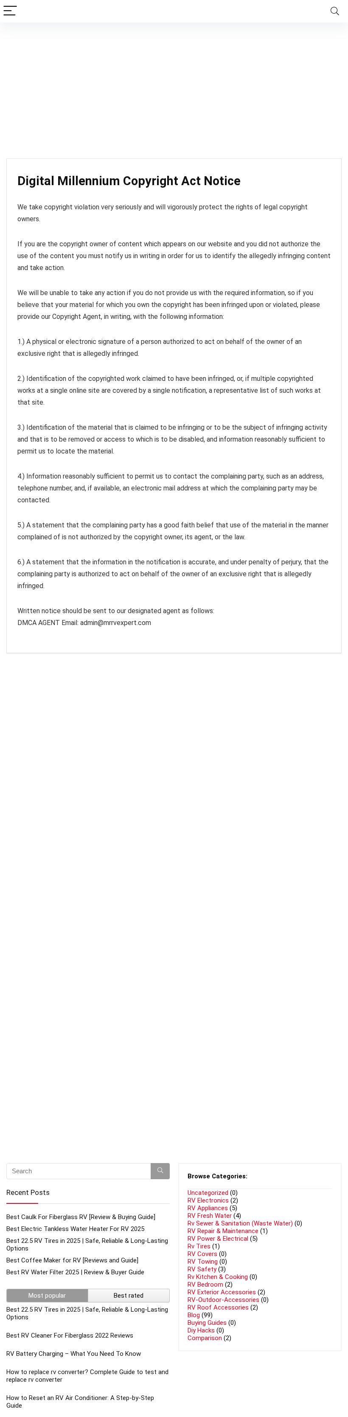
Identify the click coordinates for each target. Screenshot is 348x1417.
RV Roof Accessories (218, 1307)
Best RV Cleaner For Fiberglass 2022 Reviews (69, 1335)
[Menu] (10, 11)
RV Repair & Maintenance (223, 1231)
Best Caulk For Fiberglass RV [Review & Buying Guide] (80, 1217)
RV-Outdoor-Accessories (223, 1300)
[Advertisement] (174, 86)
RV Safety (202, 1269)
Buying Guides (207, 1323)
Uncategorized (208, 1193)
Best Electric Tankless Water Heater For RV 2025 (75, 1229)
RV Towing (203, 1261)
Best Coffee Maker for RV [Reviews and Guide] (72, 1260)
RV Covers (202, 1254)
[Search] (335, 11)
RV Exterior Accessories (222, 1292)
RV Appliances (208, 1208)
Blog (194, 1315)
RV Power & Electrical (218, 1238)
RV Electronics (208, 1200)
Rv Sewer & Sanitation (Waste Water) (240, 1223)
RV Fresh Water (210, 1216)
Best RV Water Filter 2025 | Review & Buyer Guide (75, 1272)
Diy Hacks (201, 1330)
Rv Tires (199, 1246)
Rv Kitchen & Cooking (218, 1277)
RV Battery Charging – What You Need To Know (73, 1354)
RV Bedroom (205, 1284)
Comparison (205, 1338)
